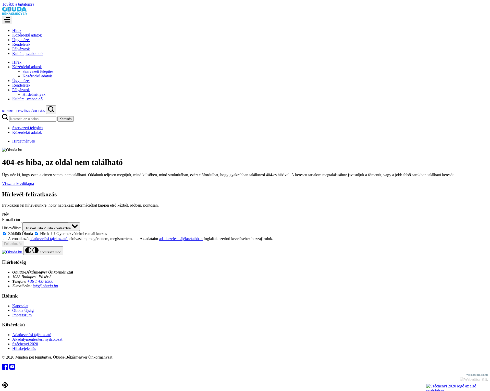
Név (5, 214)
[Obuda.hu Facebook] (5, 368)
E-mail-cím (11, 219)
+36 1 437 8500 (40, 281)
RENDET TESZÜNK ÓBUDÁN (24, 111)
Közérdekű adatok (27, 35)
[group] (245, 233)
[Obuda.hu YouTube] (12, 368)
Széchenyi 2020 (25, 344)
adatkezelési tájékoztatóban (181, 238)
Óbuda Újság (23, 310)
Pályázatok (21, 49)
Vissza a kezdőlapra (18, 183)
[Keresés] (51, 109)
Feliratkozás (13, 244)
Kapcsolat (20, 306)
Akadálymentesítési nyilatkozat (37, 339)
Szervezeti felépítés (37, 71)
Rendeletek (21, 44)
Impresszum (22, 315)
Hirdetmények (33, 94)
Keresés (65, 119)
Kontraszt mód (50, 252)
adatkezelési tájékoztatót (49, 238)
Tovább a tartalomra (18, 4)
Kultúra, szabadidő (27, 53)
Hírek (16, 30)
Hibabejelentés (24, 348)
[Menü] (7, 20)
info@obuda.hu (45, 286)
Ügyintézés (21, 40)
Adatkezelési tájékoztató (31, 335)
